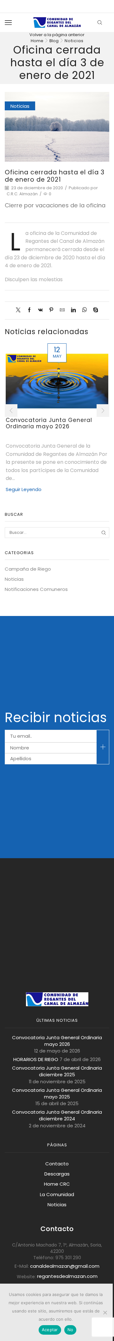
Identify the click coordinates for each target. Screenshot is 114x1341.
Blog (54, 41)
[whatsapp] (84, 310)
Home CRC (57, 1184)
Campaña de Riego (28, 569)
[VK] (40, 310)
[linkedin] (73, 310)
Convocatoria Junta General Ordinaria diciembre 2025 (57, 1071)
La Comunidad (57, 1194)
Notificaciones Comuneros (36, 589)
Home (37, 41)
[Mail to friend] (62, 310)
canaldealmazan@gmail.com (64, 1266)
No (70, 1329)
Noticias (74, 41)
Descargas (57, 1173)
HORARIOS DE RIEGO (35, 1059)
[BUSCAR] (103, 532)
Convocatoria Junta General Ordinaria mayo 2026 (49, 423)
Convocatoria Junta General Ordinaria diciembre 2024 (57, 1115)
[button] (11, 410)
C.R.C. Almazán (22, 194)
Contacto (57, 1163)
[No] (105, 1312)
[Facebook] (29, 310)
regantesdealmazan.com (67, 1276)
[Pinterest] (51, 310)
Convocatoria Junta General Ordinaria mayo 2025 (57, 1093)
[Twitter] (20, 310)
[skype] (94, 310)
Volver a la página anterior (57, 35)
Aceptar (50, 1329)
